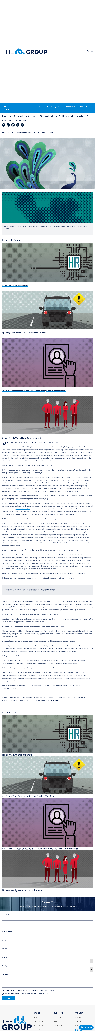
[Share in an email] (3, 125)
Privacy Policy (42, 994)
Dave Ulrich (7, 120)
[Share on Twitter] (13, 125)
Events (77, 1026)
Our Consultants (39, 1021)
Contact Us (78, 1017)
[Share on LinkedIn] (8, 125)
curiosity (15, 604)
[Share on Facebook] (17, 125)
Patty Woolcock (33, 442)
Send (8, 998)
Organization (58, 1026)
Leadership (58, 1017)
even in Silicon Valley (23, 509)
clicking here (55, 700)
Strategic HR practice (47, 589)
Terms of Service (39, 1030)
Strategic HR (58, 1030)
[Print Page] (22, 125)
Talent (56, 1021)
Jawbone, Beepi (66, 480)
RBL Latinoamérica (40, 1026)
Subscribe (78, 1021)
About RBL (37, 1017)
